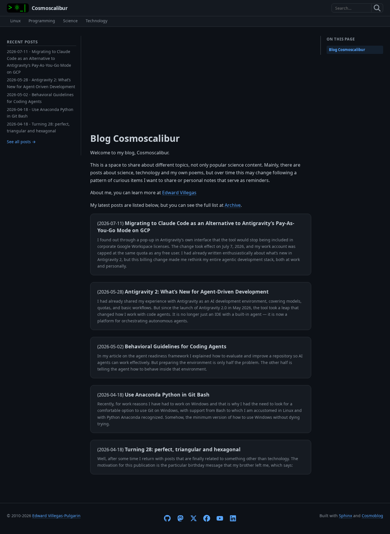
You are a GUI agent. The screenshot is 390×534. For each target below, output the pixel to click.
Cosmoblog (372, 515)
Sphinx (345, 515)
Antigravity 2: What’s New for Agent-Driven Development (197, 291)
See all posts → (21, 141)
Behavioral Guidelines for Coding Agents (175, 346)
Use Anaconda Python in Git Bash (167, 394)
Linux (15, 20)
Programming (42, 20)
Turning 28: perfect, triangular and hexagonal (182, 449)
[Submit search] (377, 8)
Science (70, 20)
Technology (96, 20)
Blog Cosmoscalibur (347, 49)
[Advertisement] (200, 79)
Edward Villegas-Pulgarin (56, 515)
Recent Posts (22, 41)
